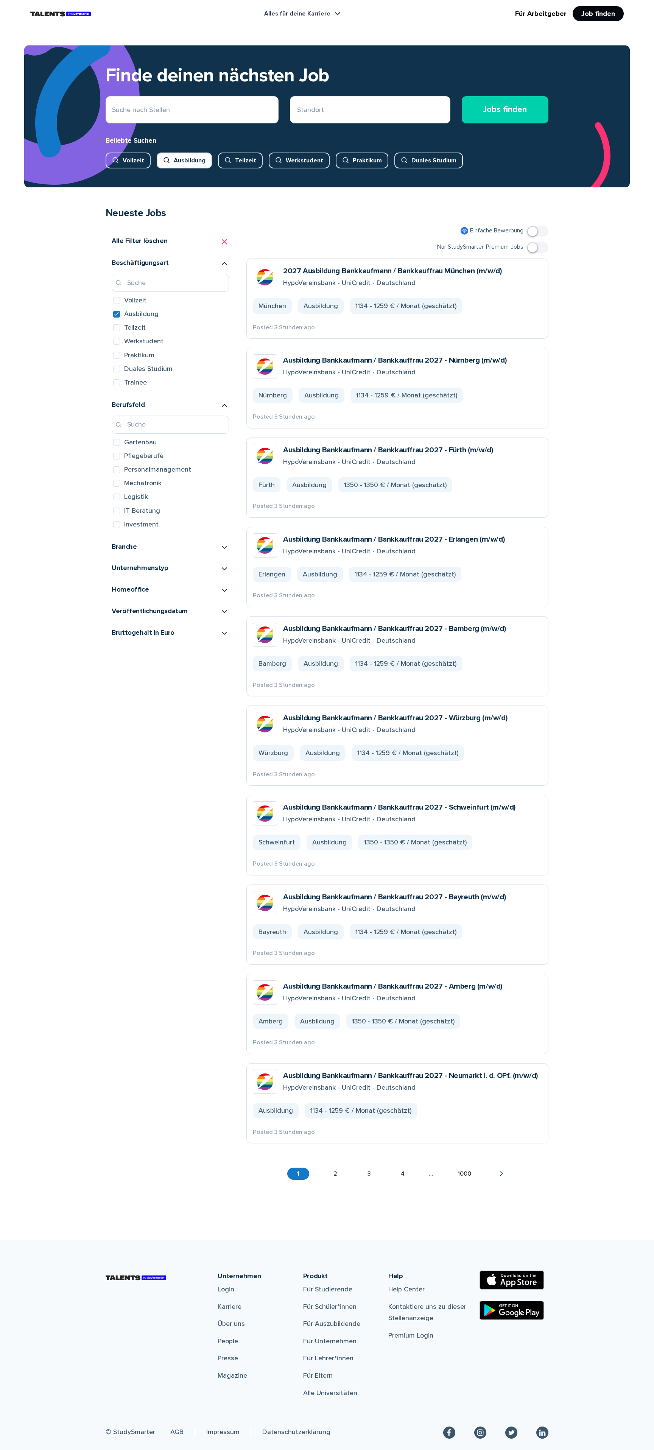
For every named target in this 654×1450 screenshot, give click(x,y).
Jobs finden (505, 109)
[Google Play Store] (512, 1310)
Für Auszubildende (331, 1323)
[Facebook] (449, 1432)
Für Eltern (318, 1375)
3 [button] (369, 1173)
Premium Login (410, 1335)
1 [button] (298, 1173)
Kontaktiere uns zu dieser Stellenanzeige (427, 1312)
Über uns (231, 1323)
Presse (228, 1358)
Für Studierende (327, 1289)
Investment (141, 524)
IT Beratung (142, 510)
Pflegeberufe (144, 456)
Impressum (223, 1432)
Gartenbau (140, 442)
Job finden (598, 13)
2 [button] (335, 1173)
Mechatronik (143, 483)
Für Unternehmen (330, 1341)
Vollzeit (133, 160)
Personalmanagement (157, 469)
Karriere (229, 1306)
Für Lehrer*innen (328, 1358)
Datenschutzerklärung (296, 1432)
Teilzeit (245, 160)
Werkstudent (304, 160)
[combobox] (297, 110)
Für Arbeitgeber (541, 13)
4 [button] (403, 1173)
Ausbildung (190, 160)
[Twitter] (511, 1432)
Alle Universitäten (330, 1393)
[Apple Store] (512, 1280)
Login (226, 1289)
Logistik (136, 496)
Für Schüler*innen (330, 1306)
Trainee (135, 382)
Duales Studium (433, 160)
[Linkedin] (542, 1432)
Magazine (232, 1375)
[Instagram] (480, 1432)
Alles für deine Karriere (297, 13)
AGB (177, 1432)
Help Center (406, 1289)
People (228, 1341)
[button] (170, 241)
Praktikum (367, 160)
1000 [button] (464, 1173)
